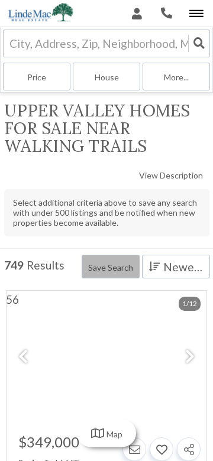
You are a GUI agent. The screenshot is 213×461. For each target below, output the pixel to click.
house (107, 77)
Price (36, 77)
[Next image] (189, 357)
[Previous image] (23, 357)
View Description (171, 175)
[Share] (189, 449)
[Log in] (137, 13)
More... (176, 77)
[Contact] (134, 449)
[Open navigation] (196, 14)
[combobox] (10, 43)
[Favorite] (161, 449)
